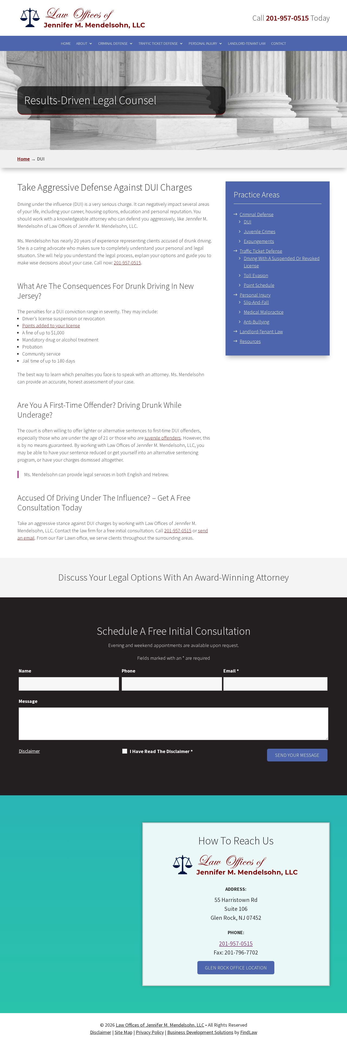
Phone (128, 671)
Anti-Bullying (256, 322)
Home (66, 43)
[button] (340, 1004)
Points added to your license (51, 325)
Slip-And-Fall (256, 302)
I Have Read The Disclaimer (161, 751)
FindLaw (248, 1032)
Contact (278, 43)
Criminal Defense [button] (113, 43)
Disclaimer (29, 751)
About (81, 43)
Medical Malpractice (264, 312)
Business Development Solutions (200, 1032)
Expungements (259, 241)
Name (25, 671)
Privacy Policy (150, 1032)
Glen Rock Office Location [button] (236, 968)
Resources (250, 341)
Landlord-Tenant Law (247, 43)
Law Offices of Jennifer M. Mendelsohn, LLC (160, 1025)
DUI (247, 222)
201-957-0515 (287, 18)
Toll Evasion (256, 275)
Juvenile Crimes (259, 231)
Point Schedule (259, 285)
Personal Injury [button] (203, 43)
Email (231, 671)
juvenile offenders (163, 438)
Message (28, 701)
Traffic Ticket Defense (158, 43)
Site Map (123, 1032)
